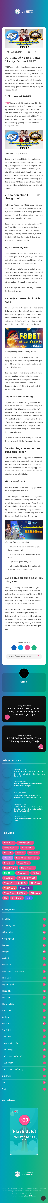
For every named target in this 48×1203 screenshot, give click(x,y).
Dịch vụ (20, 853)
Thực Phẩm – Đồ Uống (12, 1069)
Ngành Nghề (10, 868)
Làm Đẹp (8, 863)
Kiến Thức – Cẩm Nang (13, 971)
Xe (5, 898)
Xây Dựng (16, 898)
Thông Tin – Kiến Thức (12, 1056)
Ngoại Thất (23, 863)
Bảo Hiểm (8, 843)
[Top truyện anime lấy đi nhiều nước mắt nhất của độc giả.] (7, 784)
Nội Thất (8, 873)
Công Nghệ (27, 848)
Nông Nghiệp (27, 868)
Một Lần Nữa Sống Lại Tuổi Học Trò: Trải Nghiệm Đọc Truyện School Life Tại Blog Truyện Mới (28, 809)
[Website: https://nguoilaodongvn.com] (24, 687)
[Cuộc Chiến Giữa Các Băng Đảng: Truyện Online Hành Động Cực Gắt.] (7, 796)
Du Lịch (8, 853)
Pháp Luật (22, 873)
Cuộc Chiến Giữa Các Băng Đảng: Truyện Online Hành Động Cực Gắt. (28, 796)
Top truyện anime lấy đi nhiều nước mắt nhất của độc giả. (28, 784)
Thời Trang (9, 888)
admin (24, 682)
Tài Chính (35, 893)
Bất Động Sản (25, 843)
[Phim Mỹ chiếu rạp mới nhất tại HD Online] (7, 819)
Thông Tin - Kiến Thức (15, 883)
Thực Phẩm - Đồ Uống (15, 893)
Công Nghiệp (10, 848)
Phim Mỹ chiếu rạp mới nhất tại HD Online (28, 819)
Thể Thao (35, 883)
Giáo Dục (33, 853)
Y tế (28, 898)
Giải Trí (7, 858)
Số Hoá (36, 873)
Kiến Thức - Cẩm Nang (27, 858)
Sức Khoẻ (8, 878)
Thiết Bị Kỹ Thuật (27, 878)
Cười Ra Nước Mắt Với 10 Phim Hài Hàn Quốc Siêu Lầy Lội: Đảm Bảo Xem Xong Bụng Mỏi (29, 774)
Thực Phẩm (25, 888)
